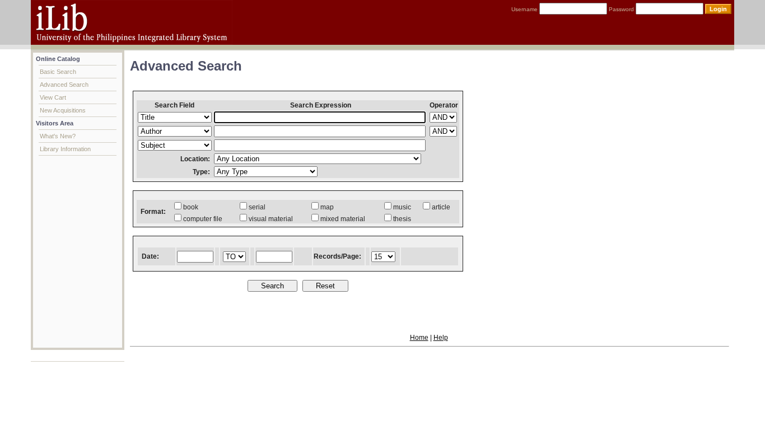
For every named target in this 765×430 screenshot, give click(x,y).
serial (257, 207)
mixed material (342, 219)
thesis (402, 219)
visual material (271, 219)
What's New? (58, 136)
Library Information (65, 149)
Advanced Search (64, 84)
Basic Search (58, 71)
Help (440, 338)
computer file (202, 219)
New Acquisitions (63, 110)
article (441, 207)
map (327, 207)
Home (419, 338)
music (402, 207)
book (190, 207)
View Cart (53, 97)
